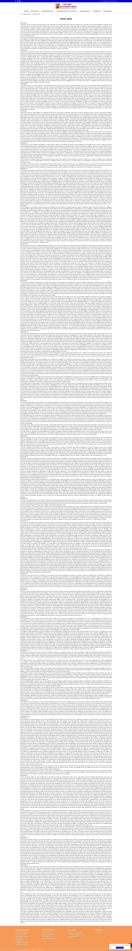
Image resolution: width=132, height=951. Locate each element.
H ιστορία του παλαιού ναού (75, 932)
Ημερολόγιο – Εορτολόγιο (22, 942)
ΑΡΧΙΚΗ (26, 11)
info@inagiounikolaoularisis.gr (109, 1)
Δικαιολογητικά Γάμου (47, 932)
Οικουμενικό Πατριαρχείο (22, 932)
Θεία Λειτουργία (46, 936)
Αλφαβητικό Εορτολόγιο (21, 944)
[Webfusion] (66, 6)
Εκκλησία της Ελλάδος (21, 934)
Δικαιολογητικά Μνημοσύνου (49, 938)
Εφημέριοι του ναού (73, 936)
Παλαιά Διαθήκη (19, 940)
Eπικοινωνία (98, 932)
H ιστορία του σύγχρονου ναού (75, 934)
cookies (127, 945)
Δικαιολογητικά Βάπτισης (48, 934)
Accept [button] (119, 947)
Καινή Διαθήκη (19, 938)
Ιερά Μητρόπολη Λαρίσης (22, 936)
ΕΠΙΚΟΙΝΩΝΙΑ (107, 11)
